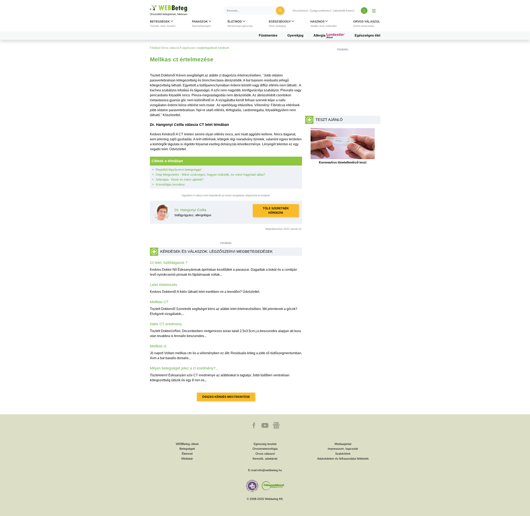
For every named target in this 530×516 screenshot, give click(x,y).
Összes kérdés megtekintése (226, 396)
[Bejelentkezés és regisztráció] (364, 10)
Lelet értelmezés (163, 285)
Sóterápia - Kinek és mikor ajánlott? (180, 179)
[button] (163, 24)
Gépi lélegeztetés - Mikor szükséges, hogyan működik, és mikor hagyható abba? (210, 174)
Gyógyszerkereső (320, 10)
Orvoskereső (300, 10)
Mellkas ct (158, 346)
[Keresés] (280, 10)
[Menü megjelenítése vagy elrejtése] (374, 10)
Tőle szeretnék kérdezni (276, 210)
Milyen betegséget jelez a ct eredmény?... (184, 368)
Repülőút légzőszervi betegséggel (178, 169)
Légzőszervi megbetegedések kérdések (205, 47)
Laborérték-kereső (343, 10)
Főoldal (154, 47)
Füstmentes (268, 35)
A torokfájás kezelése (170, 184)
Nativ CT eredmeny (166, 324)
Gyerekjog (295, 35)
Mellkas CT (159, 302)
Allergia (319, 35)
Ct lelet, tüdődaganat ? (168, 263)
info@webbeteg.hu (269, 470)
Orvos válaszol (170, 47)
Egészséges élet (367, 35)
